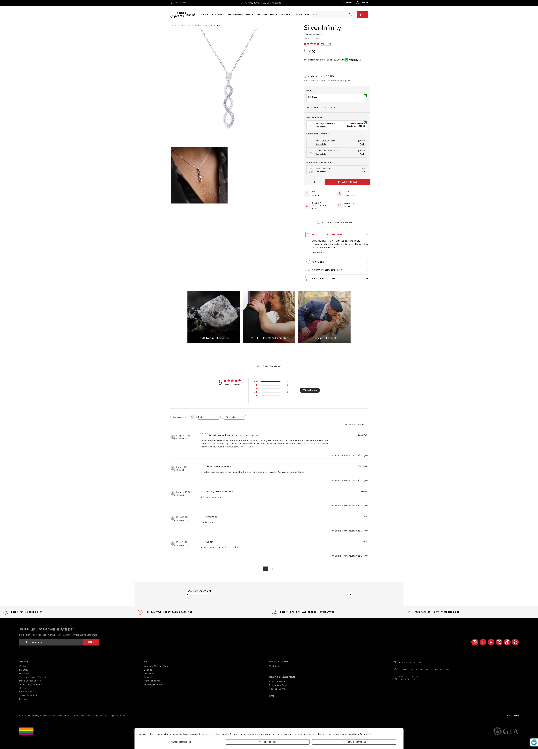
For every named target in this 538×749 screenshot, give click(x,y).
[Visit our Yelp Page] (515, 642)
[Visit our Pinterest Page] (490, 642)
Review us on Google (412, 662)
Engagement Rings (240, 14)
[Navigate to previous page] (259, 568)
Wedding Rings (267, 14)
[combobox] (330, 14)
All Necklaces (201, 25)
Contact (23, 666)
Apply (362, 144)
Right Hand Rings (152, 681)
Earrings (148, 670)
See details (321, 127)
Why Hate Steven (212, 14)
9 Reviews (326, 44)
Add (363, 172)
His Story (23, 670)
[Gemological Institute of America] (506, 731)
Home (173, 25)
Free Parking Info (277, 689)
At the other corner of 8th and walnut (424, 670)
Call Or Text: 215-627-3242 (320, 206)
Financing (23, 699)
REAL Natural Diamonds (214, 338)
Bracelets (148, 677)
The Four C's (275, 666)
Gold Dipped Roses (153, 684)
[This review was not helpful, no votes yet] (365, 455)
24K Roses (302, 14)
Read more (251, 447)
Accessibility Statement (30, 684)
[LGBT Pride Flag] (26, 731)
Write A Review (309, 390)
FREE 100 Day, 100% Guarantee (268, 338)
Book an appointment (338, 222)
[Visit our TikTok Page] (506, 642)
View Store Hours (277, 682)
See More (317, 252)
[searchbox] (180, 417)
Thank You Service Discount (32, 677)
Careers (23, 688)
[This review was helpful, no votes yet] (359, 455)
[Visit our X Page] (498, 642)
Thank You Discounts (324, 338)
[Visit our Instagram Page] (474, 642)
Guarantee (24, 673)
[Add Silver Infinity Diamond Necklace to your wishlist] (307, 193)
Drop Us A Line (349, 205)
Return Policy (25, 692)
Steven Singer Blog (28, 695)
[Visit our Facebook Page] (482, 642)
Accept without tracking (354, 742)
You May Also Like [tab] (200, 591)
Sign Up (91, 642)
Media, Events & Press (30, 681)
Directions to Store (278, 685)
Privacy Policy (366, 734)
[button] (362, 14)
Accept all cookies (267, 742)
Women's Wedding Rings (156, 666)
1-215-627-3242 (407, 679)
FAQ (271, 696)
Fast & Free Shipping (264, 3)
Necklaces (185, 25)
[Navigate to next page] (279, 568)
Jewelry (286, 14)
